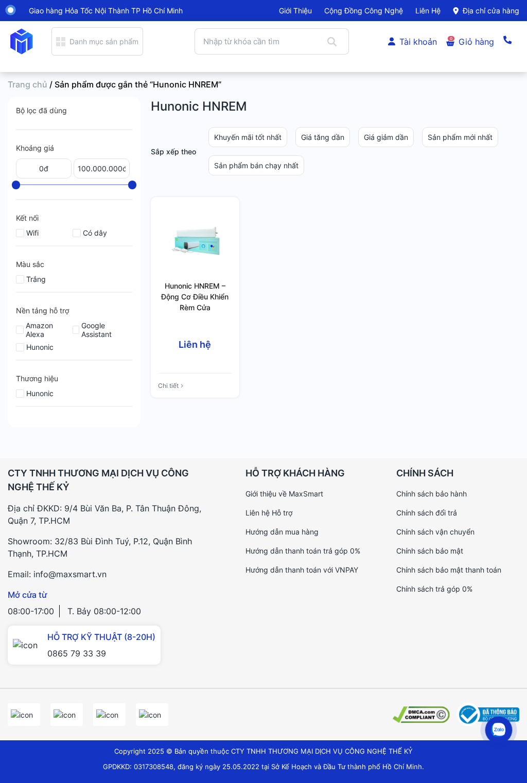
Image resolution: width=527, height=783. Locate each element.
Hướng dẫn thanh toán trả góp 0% (302, 550)
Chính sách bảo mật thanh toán (448, 569)
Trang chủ (27, 84)
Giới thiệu (295, 10)
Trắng (36, 279)
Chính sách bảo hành (431, 493)
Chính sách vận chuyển (435, 531)
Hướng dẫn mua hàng (282, 531)
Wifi (32, 232)
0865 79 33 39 (76, 653)
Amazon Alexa (39, 330)
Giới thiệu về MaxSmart (284, 493)
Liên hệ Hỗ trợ (268, 512)
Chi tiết (168, 385)
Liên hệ (428, 10)
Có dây (95, 232)
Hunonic (40, 347)
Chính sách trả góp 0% (434, 588)
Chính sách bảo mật (429, 550)
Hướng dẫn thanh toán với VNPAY (301, 569)
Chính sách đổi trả (426, 512)
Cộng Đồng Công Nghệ (363, 10)
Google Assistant (96, 330)
